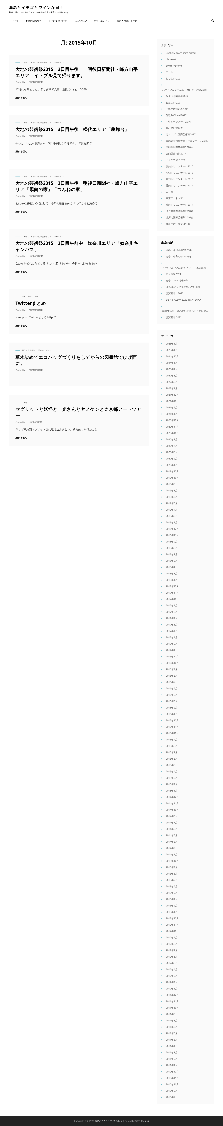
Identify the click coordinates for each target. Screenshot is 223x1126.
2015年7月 (171, 752)
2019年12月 (172, 471)
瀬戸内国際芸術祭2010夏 (179, 211)
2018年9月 (171, 541)
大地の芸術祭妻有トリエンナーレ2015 (47, 62)
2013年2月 (171, 905)
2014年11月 (172, 803)
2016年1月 (171, 714)
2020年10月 (172, 433)
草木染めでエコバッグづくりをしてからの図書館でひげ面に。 (76, 360)
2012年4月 (171, 969)
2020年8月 (171, 439)
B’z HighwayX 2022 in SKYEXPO (183, 299)
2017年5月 (171, 624)
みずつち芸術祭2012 (177, 96)
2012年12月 (172, 918)
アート (15, 20)
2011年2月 (171, 1058)
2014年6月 (171, 829)
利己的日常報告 (34, 20)
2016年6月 (171, 688)
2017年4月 (171, 631)
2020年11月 (172, 426)
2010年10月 (172, 1084)
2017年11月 (172, 592)
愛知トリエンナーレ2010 (179, 166)
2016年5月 (171, 694)
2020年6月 (171, 452)
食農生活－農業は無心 (178, 223)
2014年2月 (171, 848)
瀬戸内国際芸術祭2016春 (179, 217)
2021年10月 (172, 401)
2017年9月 (171, 605)
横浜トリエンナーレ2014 (179, 204)
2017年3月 (171, 637)
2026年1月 (171, 343)
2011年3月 (171, 1052)
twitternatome (30, 296)
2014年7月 (171, 822)
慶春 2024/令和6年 (177, 280)
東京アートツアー (175, 198)
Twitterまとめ (30, 303)
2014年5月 (171, 835)
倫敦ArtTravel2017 (176, 115)
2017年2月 (171, 643)
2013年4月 (171, 899)
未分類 (169, 192)
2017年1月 (171, 650)
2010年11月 (172, 1078)
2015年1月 (171, 790)
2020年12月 (172, 420)
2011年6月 (171, 1033)
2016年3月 (171, 701)
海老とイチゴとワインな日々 (36, 7)
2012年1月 (171, 988)
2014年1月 (171, 854)
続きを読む (21, 97)
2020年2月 (171, 458)
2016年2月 (171, 707)
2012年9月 (171, 937)
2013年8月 (171, 873)
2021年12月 (172, 394)
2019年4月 (171, 509)
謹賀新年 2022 (174, 317)
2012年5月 (171, 963)
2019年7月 (171, 497)
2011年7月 (171, 1027)
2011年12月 (172, 995)
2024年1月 (171, 362)
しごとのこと (80, 20)
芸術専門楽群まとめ (127, 20)
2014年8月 (171, 816)
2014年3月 (171, 841)
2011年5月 (171, 1039)
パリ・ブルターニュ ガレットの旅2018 (184, 89)
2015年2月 (171, 784)
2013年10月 (172, 861)
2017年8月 (171, 611)
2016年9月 (171, 669)
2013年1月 (171, 912)
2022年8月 (171, 375)
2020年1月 (171, 465)
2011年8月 (171, 1020)
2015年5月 (171, 765)
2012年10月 (172, 931)
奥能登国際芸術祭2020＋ (179, 147)
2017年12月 (172, 586)
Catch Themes (141, 1120)
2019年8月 (171, 490)
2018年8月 (171, 548)
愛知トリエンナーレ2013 (179, 172)
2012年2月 (171, 982)
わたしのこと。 (102, 20)
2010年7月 (171, 1097)
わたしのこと (173, 102)
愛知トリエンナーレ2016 (179, 179)
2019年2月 (171, 516)
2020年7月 (171, 445)
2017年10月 (172, 599)
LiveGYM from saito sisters (181, 53)
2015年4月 (171, 771)
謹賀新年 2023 (174, 293)
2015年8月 (171, 746)
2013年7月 (171, 880)
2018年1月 (171, 580)
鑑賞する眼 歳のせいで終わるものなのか (185, 311)
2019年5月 (171, 503)
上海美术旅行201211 (177, 109)
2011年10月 (172, 1007)
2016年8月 (171, 675)
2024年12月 (172, 356)
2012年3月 (171, 975)
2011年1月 (171, 1065)
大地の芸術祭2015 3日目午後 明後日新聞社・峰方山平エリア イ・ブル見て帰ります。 (76, 72)
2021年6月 (171, 407)
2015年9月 (171, 739)
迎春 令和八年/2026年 (179, 250)
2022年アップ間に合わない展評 (183, 287)
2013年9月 (171, 867)
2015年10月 (172, 733)
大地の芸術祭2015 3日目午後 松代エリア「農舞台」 (72, 129)
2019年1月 (171, 522)
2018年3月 (171, 573)
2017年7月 (171, 618)
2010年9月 (171, 1090)
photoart (171, 59)
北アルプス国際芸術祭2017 (181, 134)
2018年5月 (171, 560)
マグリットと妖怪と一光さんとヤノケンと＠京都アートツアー (78, 412)
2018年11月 (172, 535)
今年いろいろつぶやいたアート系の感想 (184, 267)
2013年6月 (171, 886)
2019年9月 (171, 484)
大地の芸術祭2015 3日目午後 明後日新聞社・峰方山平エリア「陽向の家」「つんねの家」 (76, 186)
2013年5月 (171, 892)
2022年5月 (171, 382)
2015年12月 (172, 720)
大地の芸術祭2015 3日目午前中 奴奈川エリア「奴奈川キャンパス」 (76, 246)
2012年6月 (171, 956)
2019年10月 (172, 477)
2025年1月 (171, 350)
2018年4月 (171, 567)
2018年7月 (171, 554)
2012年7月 (171, 950)
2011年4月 (171, 1046)
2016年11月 (172, 656)
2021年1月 (171, 414)
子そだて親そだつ (58, 20)
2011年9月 (171, 1014)
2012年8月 (171, 944)
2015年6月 (171, 758)
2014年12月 (172, 797)
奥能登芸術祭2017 (176, 153)
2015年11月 (172, 726)
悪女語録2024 (173, 274)
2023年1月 (171, 369)
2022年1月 (171, 388)
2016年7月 (171, 682)
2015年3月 (171, 778)
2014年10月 (172, 809)
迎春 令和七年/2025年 (179, 256)
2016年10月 (172, 663)
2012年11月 (172, 924)
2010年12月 (172, 1071)
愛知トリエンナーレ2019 (179, 185)
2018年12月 (172, 528)
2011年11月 (172, 1001)
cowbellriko (20, 82)
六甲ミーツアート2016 (178, 121)
